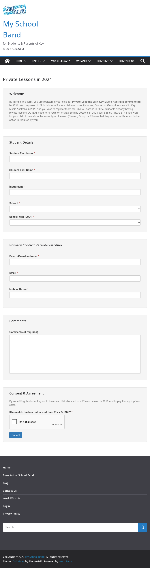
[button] (24, 61)
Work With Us (11, 498)
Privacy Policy (11, 513)
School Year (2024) (21, 216)
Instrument (17, 186)
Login (6, 506)
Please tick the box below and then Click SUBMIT (40, 412)
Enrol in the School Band (18, 475)
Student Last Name (22, 170)
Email (13, 273)
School (14, 203)
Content (103, 61)
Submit (16, 435)
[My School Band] (7, 61)
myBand (81, 61)
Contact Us (126, 61)
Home (18, 61)
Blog (5, 483)
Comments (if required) (23, 332)
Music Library (60, 61)
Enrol (36, 61)
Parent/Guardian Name (24, 256)
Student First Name (22, 153)
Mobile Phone (18, 289)
